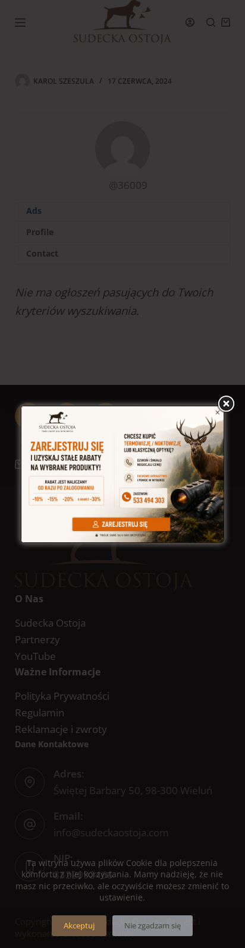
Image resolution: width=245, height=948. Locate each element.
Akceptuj (79, 925)
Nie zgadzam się (152, 925)
